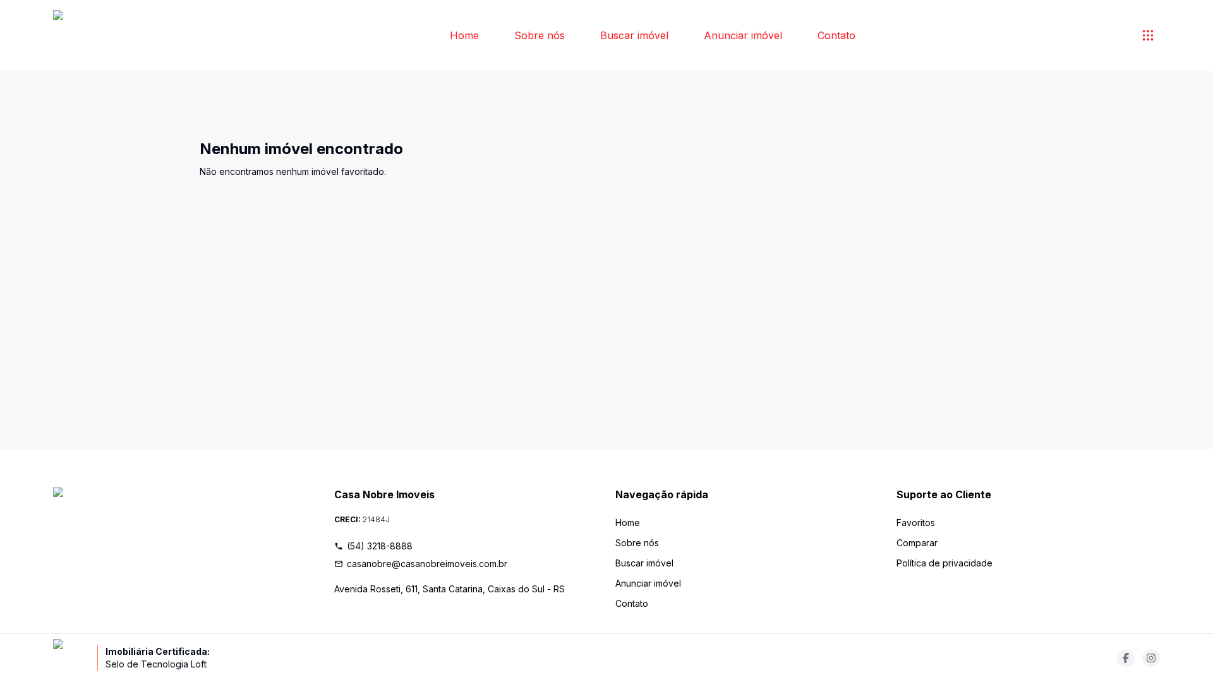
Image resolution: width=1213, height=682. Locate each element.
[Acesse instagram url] (1151, 658)
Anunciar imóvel (743, 35)
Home (464, 35)
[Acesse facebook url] (1126, 658)
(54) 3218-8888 (380, 546)
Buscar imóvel (634, 35)
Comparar (917, 542)
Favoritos (915, 522)
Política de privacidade (944, 563)
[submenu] (1148, 35)
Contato (836, 35)
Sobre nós (539, 35)
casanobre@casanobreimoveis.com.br (427, 563)
